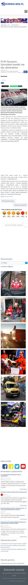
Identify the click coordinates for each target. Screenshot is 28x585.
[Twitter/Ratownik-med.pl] (17, 466)
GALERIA (23, 573)
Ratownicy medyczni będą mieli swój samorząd (14, 492)
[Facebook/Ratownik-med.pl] (5, 466)
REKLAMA (4, 573)
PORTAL (10, 573)
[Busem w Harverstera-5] (14, 336)
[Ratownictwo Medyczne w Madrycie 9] (14, 388)
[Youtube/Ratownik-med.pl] (23, 466)
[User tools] (25, 72)
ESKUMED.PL (6, 581)
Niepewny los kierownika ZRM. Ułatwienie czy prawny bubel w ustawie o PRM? (13, 522)
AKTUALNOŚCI (16, 573)
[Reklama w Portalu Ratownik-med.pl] (14, 20)
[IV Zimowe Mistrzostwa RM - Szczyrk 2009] (14, 283)
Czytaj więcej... (23, 489)
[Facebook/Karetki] (11, 466)
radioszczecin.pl (9, 196)
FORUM (14, 575)
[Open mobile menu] (25, 11)
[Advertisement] (14, 43)
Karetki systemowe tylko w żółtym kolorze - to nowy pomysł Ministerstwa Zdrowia (13, 509)
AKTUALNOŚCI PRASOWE (11, 71)
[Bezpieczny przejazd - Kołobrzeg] (14, 414)
